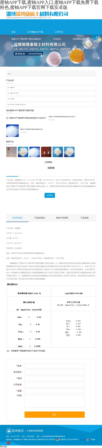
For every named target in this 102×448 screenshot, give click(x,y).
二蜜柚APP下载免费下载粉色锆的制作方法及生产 (61, 116)
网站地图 (3, 447)
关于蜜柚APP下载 (35, 32)
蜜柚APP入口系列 (14, 93)
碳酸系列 (12, 87)
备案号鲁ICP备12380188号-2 (47, 439)
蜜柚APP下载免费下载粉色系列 (18, 104)
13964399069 (35, 430)
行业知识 (57, 39)
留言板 (14, 46)
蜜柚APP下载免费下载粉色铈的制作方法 (31, 129)
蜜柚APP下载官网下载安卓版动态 (26, 39)
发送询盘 (49, 195)
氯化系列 (12, 99)
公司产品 (59, 32)
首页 (13, 32)
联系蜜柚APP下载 (81, 39)
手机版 (93, 439)
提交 (55, 414)
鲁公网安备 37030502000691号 (69, 439)
